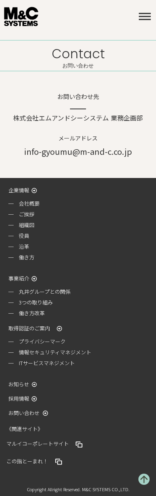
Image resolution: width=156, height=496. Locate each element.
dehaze (145, 17)
